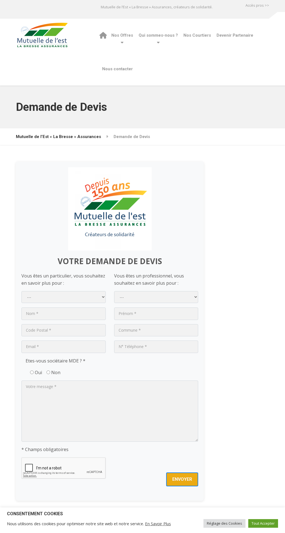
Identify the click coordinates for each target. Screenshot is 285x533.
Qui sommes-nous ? (158, 35)
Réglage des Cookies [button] (224, 523)
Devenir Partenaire (235, 35)
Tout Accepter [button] (263, 523)
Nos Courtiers (197, 35)
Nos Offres (122, 35)
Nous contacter (117, 68)
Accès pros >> (257, 5)
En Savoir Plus (158, 523)
